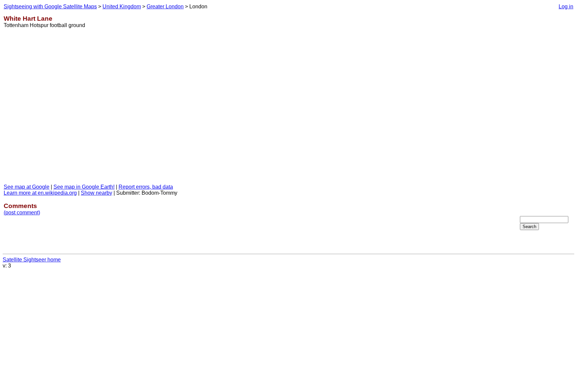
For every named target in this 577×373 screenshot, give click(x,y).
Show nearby (96, 193)
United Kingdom (122, 6)
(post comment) (22, 212)
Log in (566, 6)
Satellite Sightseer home (32, 259)
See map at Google (26, 187)
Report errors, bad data (146, 187)
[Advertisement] (546, 110)
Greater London (165, 6)
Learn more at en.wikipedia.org (40, 193)
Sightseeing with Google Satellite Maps (50, 6)
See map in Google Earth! (84, 187)
